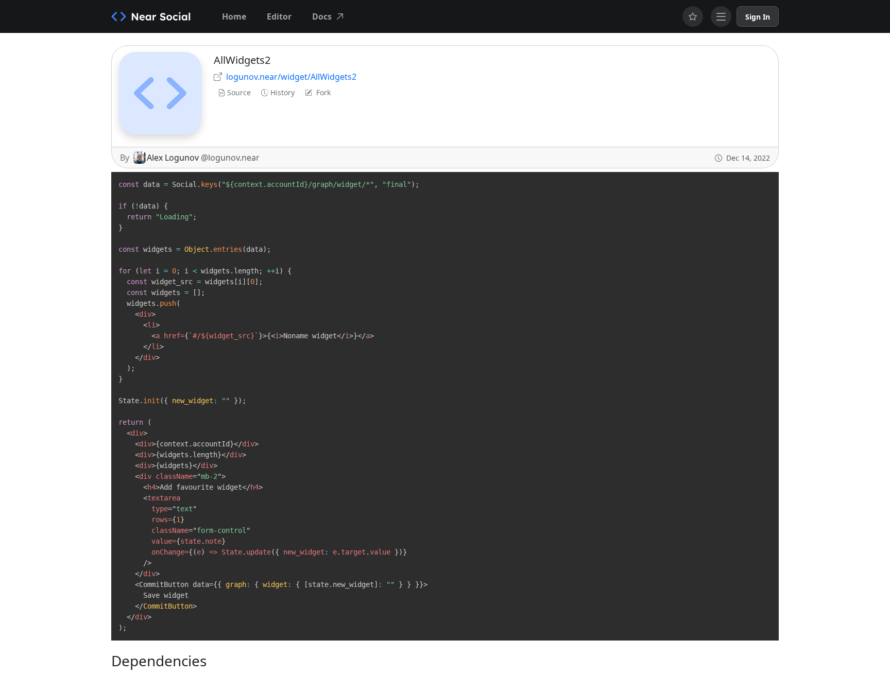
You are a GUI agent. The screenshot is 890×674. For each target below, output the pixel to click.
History (282, 92)
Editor (279, 16)
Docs (322, 16)
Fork (323, 92)
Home (234, 16)
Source (239, 92)
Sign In (757, 17)
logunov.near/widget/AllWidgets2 (291, 76)
